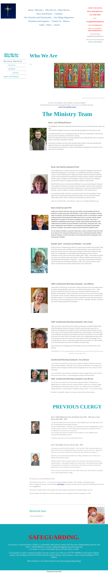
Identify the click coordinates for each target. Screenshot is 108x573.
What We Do (12, 65)
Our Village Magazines (63, 17)
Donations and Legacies (38, 21)
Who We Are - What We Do (57, 10)
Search (57, 25)
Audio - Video (45, 25)
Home (30, 10)
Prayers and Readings (11, 76)
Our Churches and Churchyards (37, 17)
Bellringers (16, 73)
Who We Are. (11, 69)
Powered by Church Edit (54, 571)
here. (71, 472)
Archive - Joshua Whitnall (95, 42)
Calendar (58, 14)
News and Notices (44, 14)
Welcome (39, 10)
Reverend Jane (38, 511)
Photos (66, 21)
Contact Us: (57, 21)
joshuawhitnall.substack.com (95, 36)
